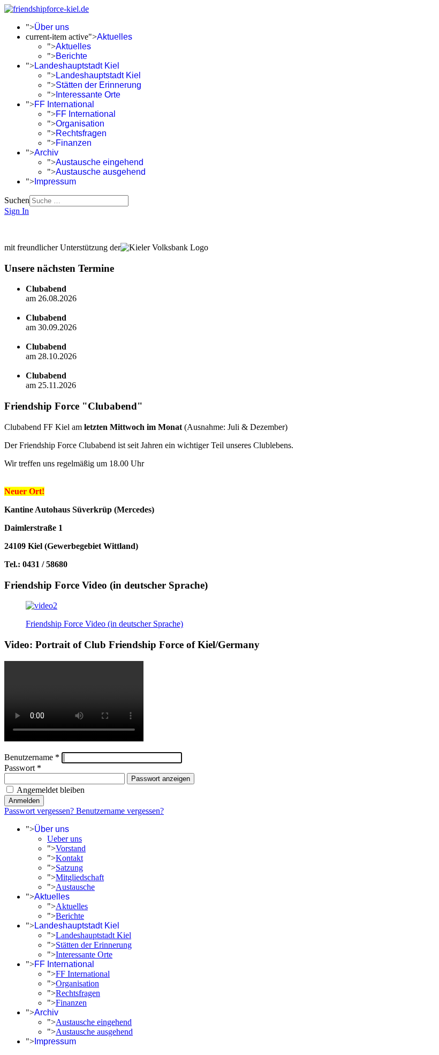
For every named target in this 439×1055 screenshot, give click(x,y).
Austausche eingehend (99, 162)
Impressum (55, 181)
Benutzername (31, 757)
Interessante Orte (88, 94)
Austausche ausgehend (101, 171)
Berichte (71, 56)
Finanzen (74, 142)
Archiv (46, 152)
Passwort (22, 767)
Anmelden (24, 801)
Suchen (16, 200)
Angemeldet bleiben (51, 789)
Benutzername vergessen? (120, 810)
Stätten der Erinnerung (98, 85)
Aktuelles (114, 36)
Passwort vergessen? (40, 810)
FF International (64, 104)
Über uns (51, 27)
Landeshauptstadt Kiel (76, 65)
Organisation (80, 123)
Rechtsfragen (81, 133)
